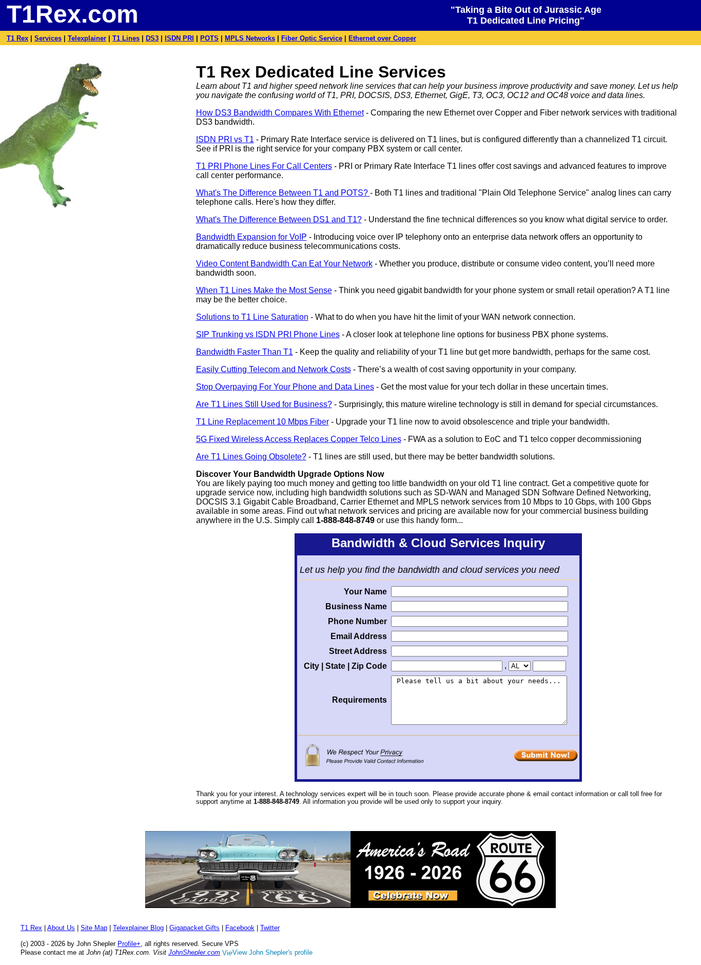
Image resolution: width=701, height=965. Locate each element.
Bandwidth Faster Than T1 (244, 352)
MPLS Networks (250, 38)
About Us (61, 928)
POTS (209, 38)
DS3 (152, 38)
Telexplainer (87, 38)
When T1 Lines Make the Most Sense (264, 290)
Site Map (94, 928)
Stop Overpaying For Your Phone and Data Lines (285, 386)
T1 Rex (17, 38)
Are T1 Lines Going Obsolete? (251, 456)
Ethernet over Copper (382, 38)
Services (48, 38)
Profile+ (129, 944)
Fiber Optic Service (311, 38)
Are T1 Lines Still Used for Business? (264, 404)
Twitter (270, 928)
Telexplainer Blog (138, 928)
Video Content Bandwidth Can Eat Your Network (284, 263)
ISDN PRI (179, 38)
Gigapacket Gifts (194, 928)
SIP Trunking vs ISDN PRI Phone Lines (268, 334)
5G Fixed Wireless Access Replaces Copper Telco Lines (298, 439)
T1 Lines (126, 38)
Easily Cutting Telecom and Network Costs (273, 369)
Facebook (240, 928)
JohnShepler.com (194, 952)
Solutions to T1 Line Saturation (252, 317)
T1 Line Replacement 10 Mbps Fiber (262, 421)
